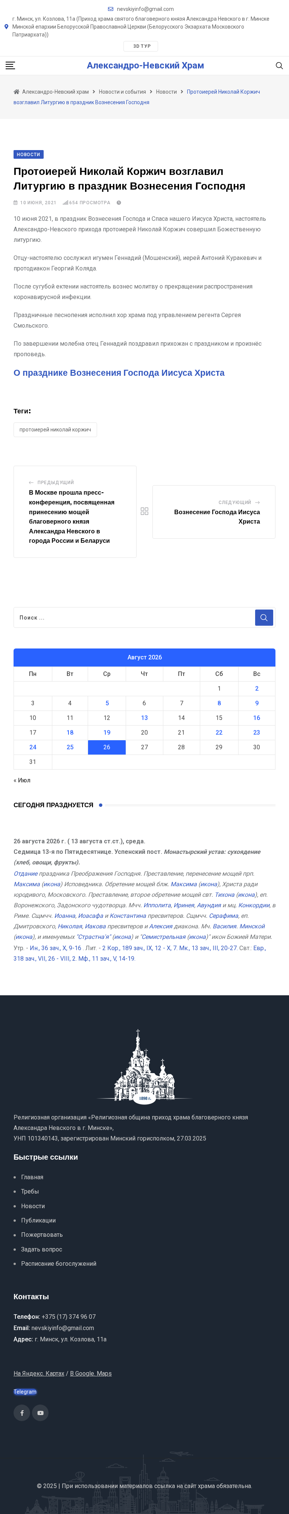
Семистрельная (163, 936)
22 (219, 732)
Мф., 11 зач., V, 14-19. (106, 958)
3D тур (142, 46)
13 (144, 717)
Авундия (209, 905)
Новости (33, 1206)
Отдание (25, 873)
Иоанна (64, 915)
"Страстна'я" (93, 936)
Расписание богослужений (58, 1263)
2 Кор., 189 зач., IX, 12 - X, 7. (140, 948)
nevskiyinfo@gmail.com (145, 9)
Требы (30, 1191)
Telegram (25, 1392)
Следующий (235, 502)
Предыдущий (56, 482)
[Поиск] (279, 65)
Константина (128, 915)
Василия (224, 926)
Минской (252, 926)
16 (256, 717)
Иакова (95, 926)
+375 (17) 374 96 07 (69, 1316)
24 (32, 747)
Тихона (224, 894)
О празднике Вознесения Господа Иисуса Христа (119, 373)
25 (70, 747)
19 (106, 732)
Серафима (223, 915)
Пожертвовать (42, 1234)
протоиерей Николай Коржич (55, 430)
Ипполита (157, 905)
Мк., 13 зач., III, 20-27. (208, 948)
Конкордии (253, 905)
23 (256, 732)
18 (70, 732)
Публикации (38, 1220)
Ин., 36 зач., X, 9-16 (55, 948)
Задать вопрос (41, 1249)
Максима (27, 884)
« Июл (22, 780)
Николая (70, 926)
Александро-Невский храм (145, 65)
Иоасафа (90, 915)
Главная (32, 1177)
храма (206, 1486)
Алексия (160, 926)
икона (51, 884)
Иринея (183, 905)
